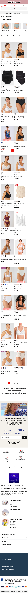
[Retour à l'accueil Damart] (5, 5)
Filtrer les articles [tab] (5, 35)
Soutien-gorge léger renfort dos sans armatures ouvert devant (6, 176)
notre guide (4, 393)
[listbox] (2, 59)
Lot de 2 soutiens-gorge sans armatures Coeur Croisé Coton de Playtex (20, 259)
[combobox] (14, 8)
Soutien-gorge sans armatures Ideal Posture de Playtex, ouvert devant (20, 315)
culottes (9, 390)
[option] (2, 59)
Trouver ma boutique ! (15, 514)
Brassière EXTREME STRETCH (7, 230)
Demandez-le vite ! (15, 506)
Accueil (2, 16)
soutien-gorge (23, 388)
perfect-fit (19, 390)
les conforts (14, 390)
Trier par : (15, 36)
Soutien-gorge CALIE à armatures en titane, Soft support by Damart (7, 118)
